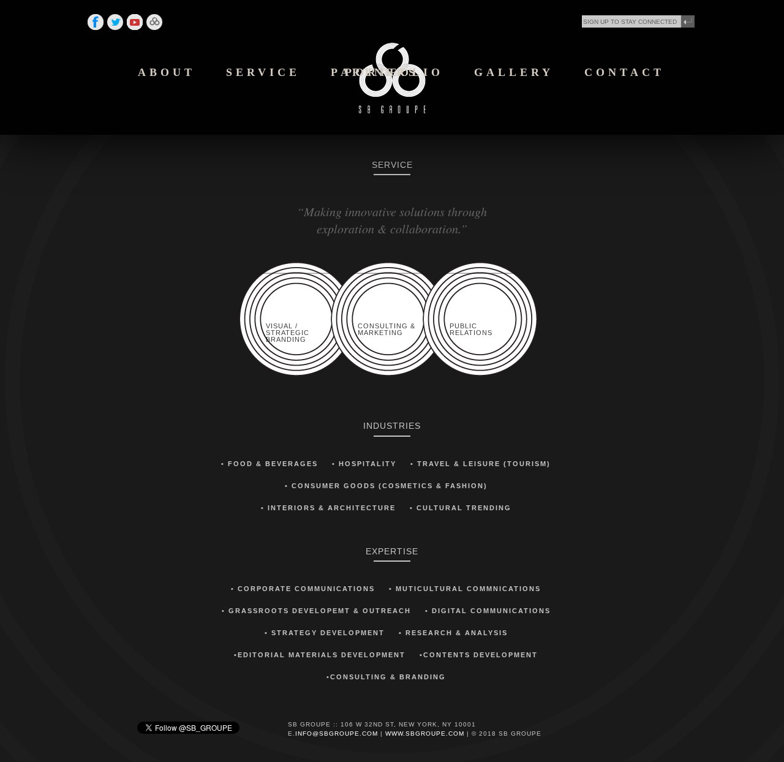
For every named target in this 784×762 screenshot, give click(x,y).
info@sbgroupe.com (336, 733)
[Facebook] (95, 29)
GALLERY (514, 72)
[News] (154, 29)
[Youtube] (135, 29)
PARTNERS (374, 72)
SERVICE (263, 72)
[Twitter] (115, 29)
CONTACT (624, 72)
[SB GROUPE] (392, 111)
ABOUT (166, 72)
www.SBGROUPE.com (424, 733)
